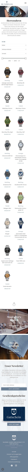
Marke (3, 45)
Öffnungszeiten (14, 457)
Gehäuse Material (6, 49)
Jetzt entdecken (14, 325)
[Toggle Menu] (25, 3)
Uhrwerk (4, 53)
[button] (2, 469)
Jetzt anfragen (14, 424)
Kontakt (14, 451)
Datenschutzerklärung (14, 462)
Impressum (14, 459)
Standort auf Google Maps (14, 454)
